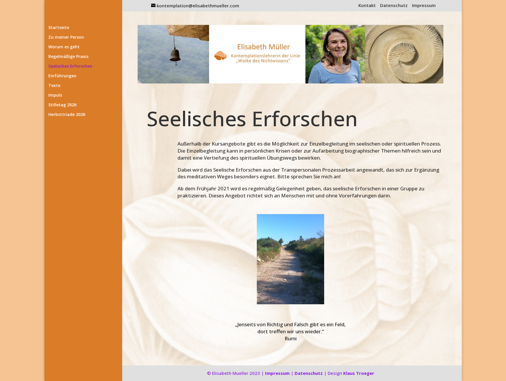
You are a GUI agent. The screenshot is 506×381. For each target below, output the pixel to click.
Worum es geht (64, 47)
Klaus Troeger (358, 373)
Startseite (58, 27)
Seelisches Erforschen (70, 66)
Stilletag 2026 (62, 105)
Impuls (55, 95)
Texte (54, 85)
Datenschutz (394, 5)
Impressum (424, 5)
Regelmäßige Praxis (68, 56)
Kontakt (367, 5)
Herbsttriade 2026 (66, 114)
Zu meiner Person (66, 37)
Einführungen (62, 76)
